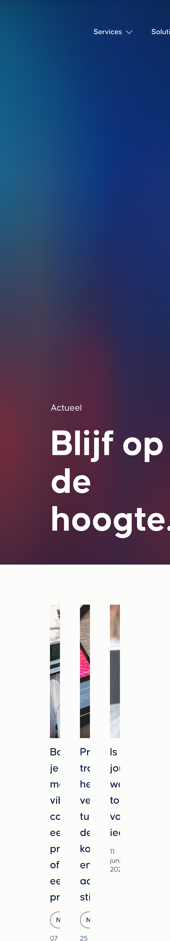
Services (108, 31)
